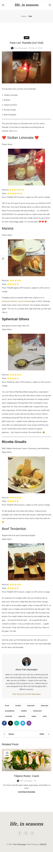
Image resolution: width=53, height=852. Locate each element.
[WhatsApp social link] (16, 723)
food (7, 705)
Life (30, 16)
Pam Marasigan (20, 48)
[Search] (49, 5)
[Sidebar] (3, 259)
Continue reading (26, 792)
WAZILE (43, 844)
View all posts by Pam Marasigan (26, 694)
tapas (34, 716)
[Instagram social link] (32, 833)
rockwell (8, 716)
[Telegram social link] (22, 723)
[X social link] (10, 723)
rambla (24, 711)
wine (45, 716)
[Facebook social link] (4, 723)
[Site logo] (26, 5)
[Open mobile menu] (3, 5)
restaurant (37, 711)
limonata (44, 705)
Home (23, 16)
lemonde (31, 705)
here (15, 131)
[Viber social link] (28, 723)
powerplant (10, 711)
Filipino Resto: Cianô (26, 776)
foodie (18, 705)
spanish (21, 716)
